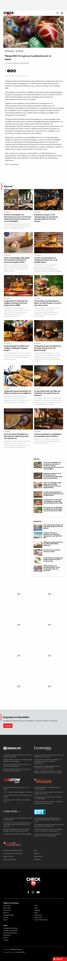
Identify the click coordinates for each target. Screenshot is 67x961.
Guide (36, 913)
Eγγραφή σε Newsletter (10, 928)
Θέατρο (5, 917)
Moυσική (6, 913)
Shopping (37, 910)
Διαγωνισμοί (38, 917)
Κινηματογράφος (8, 915)
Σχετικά (8, 186)
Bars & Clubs (7, 908)
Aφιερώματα (38, 915)
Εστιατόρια (19, 51)
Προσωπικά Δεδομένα (10, 933)
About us (6, 937)
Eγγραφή (8, 726)
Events (5, 920)
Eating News (9, 51)
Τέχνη (36, 908)
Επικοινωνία (7, 935)
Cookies (5, 940)
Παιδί (36, 905)
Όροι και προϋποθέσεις (10, 930)
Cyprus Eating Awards (41, 920)
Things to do (7, 910)
